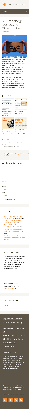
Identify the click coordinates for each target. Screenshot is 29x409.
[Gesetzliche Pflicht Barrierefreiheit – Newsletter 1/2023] (21, 123)
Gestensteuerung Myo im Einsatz (11, 146)
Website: (5, 193)
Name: (5, 181)
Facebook (24, 154)
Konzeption (6, 139)
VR (14, 141)
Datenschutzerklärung (9, 288)
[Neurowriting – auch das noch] (21, 104)
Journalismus (7, 141)
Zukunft (17, 141)
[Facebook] (11, 400)
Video (11, 141)
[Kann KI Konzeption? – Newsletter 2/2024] (8, 123)
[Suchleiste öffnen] (26, 11)
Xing (17, 154)
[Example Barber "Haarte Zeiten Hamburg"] (8, 104)
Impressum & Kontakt (12, 318)
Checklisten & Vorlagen (13, 339)
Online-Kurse (8, 346)
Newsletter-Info (9, 343)
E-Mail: (4, 187)
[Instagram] (21, 400)
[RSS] (16, 400)
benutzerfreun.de (17, 4)
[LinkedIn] (5, 400)
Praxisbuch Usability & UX (14, 335)
